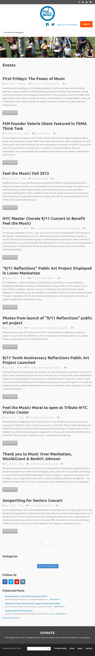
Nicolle (23, 84)
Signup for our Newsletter (67, 24)
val (28, 133)
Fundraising (56, 228)
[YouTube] (87, 2)
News (48, 133)
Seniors (57, 84)
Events (37, 84)
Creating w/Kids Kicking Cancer (19, 611)
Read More (10, 112)
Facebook (47, 25)
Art (32, 84)
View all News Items (11, 617)
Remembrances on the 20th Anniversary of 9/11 (26, 596)
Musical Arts (48, 505)
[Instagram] (91, 2)
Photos (47, 328)
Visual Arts (63, 328)
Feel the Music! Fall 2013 (25, 173)
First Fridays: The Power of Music (33, 78)
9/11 (36, 133)
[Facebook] (79, 2)
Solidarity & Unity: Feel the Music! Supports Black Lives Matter (32, 603)
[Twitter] (83, 2)
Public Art (51, 278)
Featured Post (47, 84)
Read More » (55, 599)
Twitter (53, 25)
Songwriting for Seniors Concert (32, 500)
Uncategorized (74, 228)
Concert (41, 228)
